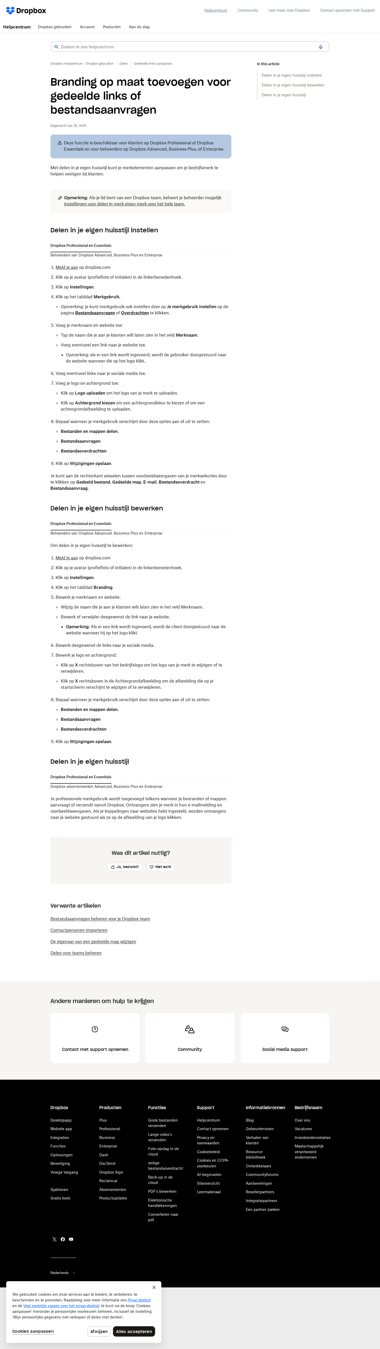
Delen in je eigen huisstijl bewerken (293, 85)
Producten (112, 27)
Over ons (302, 1120)
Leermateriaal (209, 1192)
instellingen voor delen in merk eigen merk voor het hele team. (124, 203)
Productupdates (113, 1198)
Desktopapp (61, 1120)
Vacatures (303, 1128)
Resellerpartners (260, 1192)
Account (87, 27)
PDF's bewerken (162, 1191)
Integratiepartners (261, 1200)
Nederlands (59, 1273)
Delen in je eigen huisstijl (284, 95)
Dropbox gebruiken (55, 27)
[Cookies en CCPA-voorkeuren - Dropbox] (83, 1312)
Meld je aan (67, 557)
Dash (103, 1155)
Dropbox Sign (111, 1172)
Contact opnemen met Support (347, 10)
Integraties (59, 1137)
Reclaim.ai (108, 1180)
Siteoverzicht (208, 1183)
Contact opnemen (213, 1128)
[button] (56, 47)
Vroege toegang (64, 1172)
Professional (109, 1128)
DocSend (107, 1163)
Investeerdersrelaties (313, 1137)
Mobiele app (61, 1128)
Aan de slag (139, 27)
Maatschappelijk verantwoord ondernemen (309, 1151)
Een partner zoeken (263, 1209)
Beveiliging (60, 1163)
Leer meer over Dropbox (289, 10)
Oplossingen (61, 1155)
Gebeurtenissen (260, 1128)
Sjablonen (59, 1189)
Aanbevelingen (259, 1183)
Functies (58, 1146)
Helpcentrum (215, 10)
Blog (250, 1120)
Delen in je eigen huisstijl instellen (292, 75)
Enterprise (108, 1146)
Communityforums (262, 1174)
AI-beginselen (209, 1174)
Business (107, 1137)
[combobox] (190, 47)
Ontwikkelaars (258, 1166)
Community (248, 10)
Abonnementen (112, 1189)
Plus (103, 1120)
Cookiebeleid (208, 1152)
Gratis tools (60, 1198)
